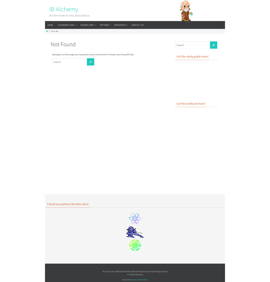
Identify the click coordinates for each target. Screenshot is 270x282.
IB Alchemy (63, 9)
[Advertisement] (197, 164)
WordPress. (144, 279)
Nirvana (134, 279)
